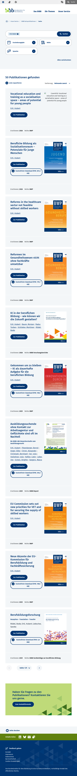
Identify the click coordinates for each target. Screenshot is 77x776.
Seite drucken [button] (14, 730)
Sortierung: (49, 83)
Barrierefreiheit (10, 759)
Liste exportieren (15, 83)
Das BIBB (37, 11)
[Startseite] (7, 21)
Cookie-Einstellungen (12, 761)
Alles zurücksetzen (64, 60)
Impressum (9, 754)
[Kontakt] (62, 2)
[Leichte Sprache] (16, 2)
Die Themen (50, 11)
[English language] (3, 2)
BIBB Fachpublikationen (28, 21)
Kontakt (8, 752)
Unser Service (64, 11)
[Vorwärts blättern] (39, 668)
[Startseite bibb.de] (18, 10)
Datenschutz (9, 757)
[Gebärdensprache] (9, 2)
